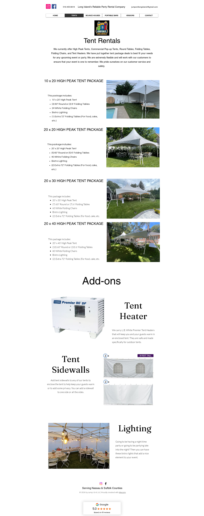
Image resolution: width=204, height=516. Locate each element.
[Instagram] (48, 6)
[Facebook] (54, 6)
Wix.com (122, 492)
